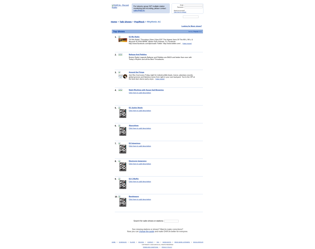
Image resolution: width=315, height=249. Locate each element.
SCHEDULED (123, 242)
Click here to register (180, 12)
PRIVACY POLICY (167, 247)
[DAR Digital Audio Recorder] (116, 17)
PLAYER (132, 242)
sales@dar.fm (139, 10)
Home (114, 22)
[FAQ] (159, 17)
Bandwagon (134, 196)
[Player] (140, 17)
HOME (114, 242)
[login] (200, 9)
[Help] (150, 17)
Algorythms (134, 125)
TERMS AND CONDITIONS (150, 247)
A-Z (200, 31)
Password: (180, 7)
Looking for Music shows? (191, 26)
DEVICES (141, 242)
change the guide (146, 231)
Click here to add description (140, 93)
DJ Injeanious (134, 143)
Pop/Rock (139, 22)
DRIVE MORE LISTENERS (182, 242)
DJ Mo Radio (134, 37)
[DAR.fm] (120, 7)
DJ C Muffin (134, 179)
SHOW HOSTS (167, 242)
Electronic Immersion (138, 161)
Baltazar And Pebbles (138, 54)
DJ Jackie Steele (136, 108)
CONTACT (150, 242)
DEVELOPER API (198, 242)
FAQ (158, 242)
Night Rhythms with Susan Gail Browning (146, 90)
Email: (182, 5)
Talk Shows (126, 22)
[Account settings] (169, 17)
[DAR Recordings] (128, 17)
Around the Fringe (136, 72)
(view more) (187, 43)
